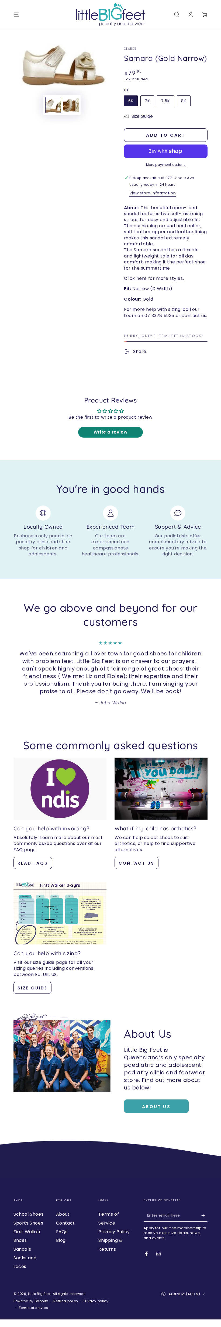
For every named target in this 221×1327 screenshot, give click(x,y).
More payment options (166, 164)
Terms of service (33, 1308)
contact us (194, 315)
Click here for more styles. (154, 278)
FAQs (62, 1232)
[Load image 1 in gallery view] (53, 105)
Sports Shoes (28, 1223)
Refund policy (65, 1301)
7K (147, 101)
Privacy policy (96, 1301)
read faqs (33, 863)
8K (183, 101)
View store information (152, 193)
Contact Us (136, 863)
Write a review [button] (110, 432)
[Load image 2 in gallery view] (71, 105)
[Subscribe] (204, 1215)
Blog (61, 1240)
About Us (156, 1106)
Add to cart (165, 135)
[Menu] (16, 14)
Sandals (22, 1249)
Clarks (130, 49)
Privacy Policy (114, 1232)
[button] (177, 14)
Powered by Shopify (30, 1301)
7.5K (165, 101)
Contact (65, 1223)
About (63, 1214)
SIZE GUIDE (32, 988)
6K (130, 101)
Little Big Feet (39, 1293)
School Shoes (28, 1214)
